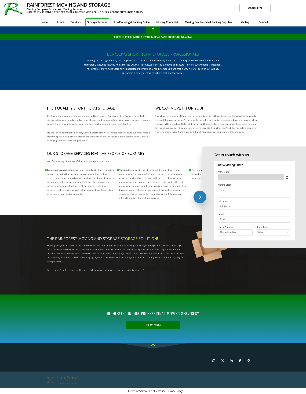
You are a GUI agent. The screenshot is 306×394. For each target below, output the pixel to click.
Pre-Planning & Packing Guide (132, 22)
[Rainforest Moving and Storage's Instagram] (214, 361)
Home (44, 22)
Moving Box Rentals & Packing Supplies (208, 22)
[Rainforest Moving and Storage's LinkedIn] (231, 361)
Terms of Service (138, 391)
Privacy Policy (175, 391)
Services (76, 22)
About (60, 22)
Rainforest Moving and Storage (68, 5)
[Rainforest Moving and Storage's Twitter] (222, 361)
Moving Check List (167, 22)
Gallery (245, 22)
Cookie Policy (157, 391)
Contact (263, 22)
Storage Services (97, 22)
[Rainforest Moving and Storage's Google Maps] (249, 361)
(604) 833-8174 (255, 8)
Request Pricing (153, 325)
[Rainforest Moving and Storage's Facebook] (240, 361)
